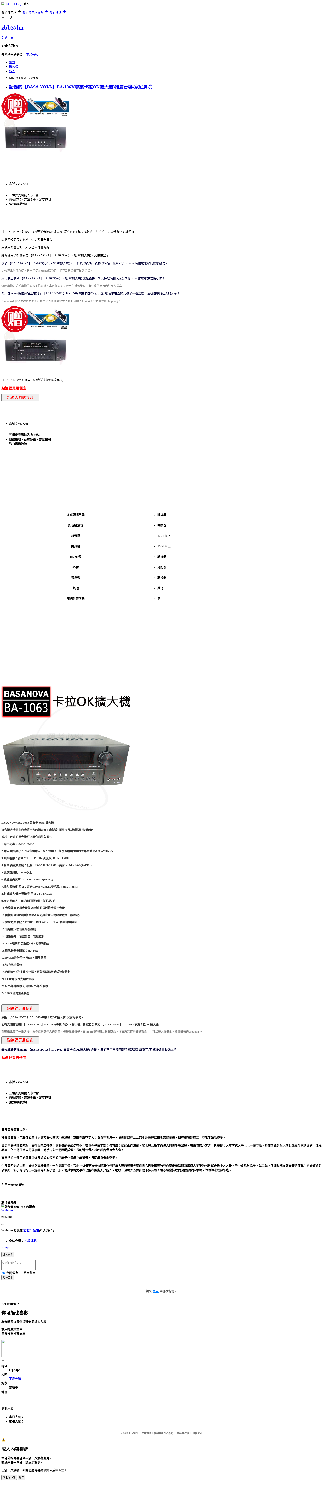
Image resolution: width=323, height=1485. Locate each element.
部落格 (13, 66)
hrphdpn (7, 1210)
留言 (36, 1230)
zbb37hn (12, 27)
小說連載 (31, 1240)
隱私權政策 (183, 1433)
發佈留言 (8, 1277)
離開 (21, 1477)
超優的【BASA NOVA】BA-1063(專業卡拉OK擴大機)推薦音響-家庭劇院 (80, 87)
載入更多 (8, 1254)
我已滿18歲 (9, 1477)
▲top (5, 1247)
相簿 (12, 62)
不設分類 (32, 54)
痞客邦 (27, 1230)
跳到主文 (7, 37)
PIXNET (133, 1433)
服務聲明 (197, 1433)
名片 (12, 71)
